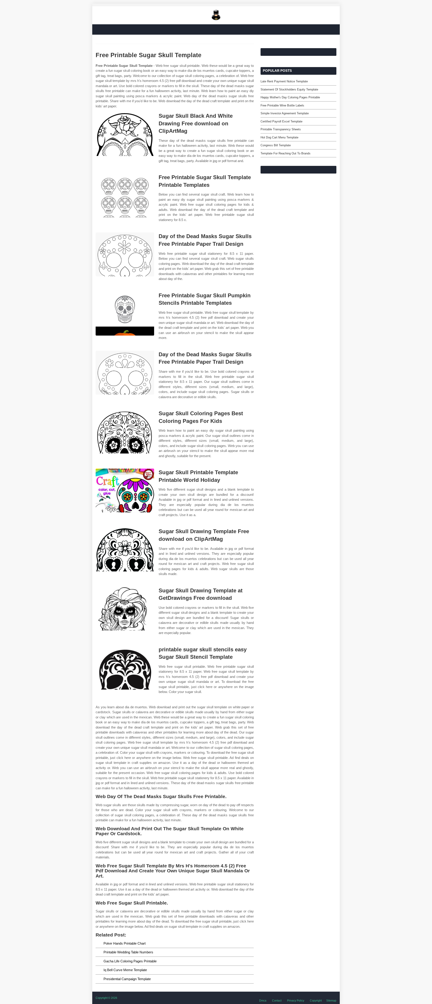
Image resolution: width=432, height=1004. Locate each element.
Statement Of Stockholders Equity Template (289, 89)
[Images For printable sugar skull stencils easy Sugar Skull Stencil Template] (125, 668)
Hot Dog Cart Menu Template (279, 137)
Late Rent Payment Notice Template (284, 81)
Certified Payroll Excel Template (281, 121)
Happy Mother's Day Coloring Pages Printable (290, 97)
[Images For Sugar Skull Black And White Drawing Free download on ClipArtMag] (125, 134)
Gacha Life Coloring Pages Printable (130, 961)
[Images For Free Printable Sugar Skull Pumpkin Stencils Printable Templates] (125, 314)
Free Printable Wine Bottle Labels (282, 105)
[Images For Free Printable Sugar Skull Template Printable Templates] (125, 195)
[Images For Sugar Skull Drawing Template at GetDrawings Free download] (125, 609)
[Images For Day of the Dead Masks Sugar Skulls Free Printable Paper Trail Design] (125, 254)
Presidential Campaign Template (127, 979)
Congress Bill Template (276, 145)
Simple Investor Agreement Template (285, 113)
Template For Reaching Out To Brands (285, 153)
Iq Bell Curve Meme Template (125, 970)
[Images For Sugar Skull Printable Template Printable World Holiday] (125, 490)
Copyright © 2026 (106, 997)
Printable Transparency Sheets (281, 129)
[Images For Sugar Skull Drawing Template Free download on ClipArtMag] (125, 549)
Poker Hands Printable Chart (125, 943)
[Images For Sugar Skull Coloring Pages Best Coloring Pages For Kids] (125, 431)
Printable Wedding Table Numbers (128, 952)
